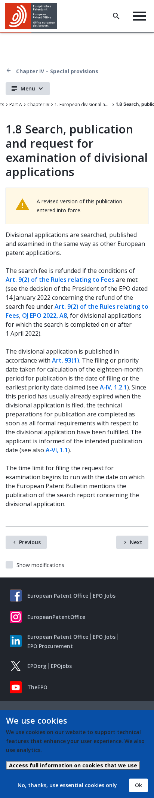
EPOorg (36, 665)
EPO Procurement (50, 646)
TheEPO (37, 687)
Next (136, 542)
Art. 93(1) (65, 360)
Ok (138, 785)
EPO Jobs (104, 595)
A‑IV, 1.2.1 (113, 387)
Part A (15, 104)
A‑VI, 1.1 (57, 450)
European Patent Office (57, 595)
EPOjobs (61, 665)
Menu (28, 88)
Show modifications (40, 565)
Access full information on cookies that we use (73, 765)
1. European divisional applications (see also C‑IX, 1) (83, 104)
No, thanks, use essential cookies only (67, 785)
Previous (30, 542)
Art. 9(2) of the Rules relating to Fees (60, 279)
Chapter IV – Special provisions (57, 71)
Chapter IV (38, 104)
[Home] (34, 16)
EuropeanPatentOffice (56, 616)
